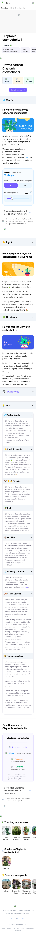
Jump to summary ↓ (18, 90)
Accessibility (30, 928)
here (26, 587)
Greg (27, 157)
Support (3, 928)
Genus (24, 49)
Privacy (16, 928)
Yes (25, 185)
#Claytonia (13, 391)
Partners (9, 928)
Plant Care (4, 8)
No (11, 185)
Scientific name (8, 49)
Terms (22, 928)
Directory (18, 930)
